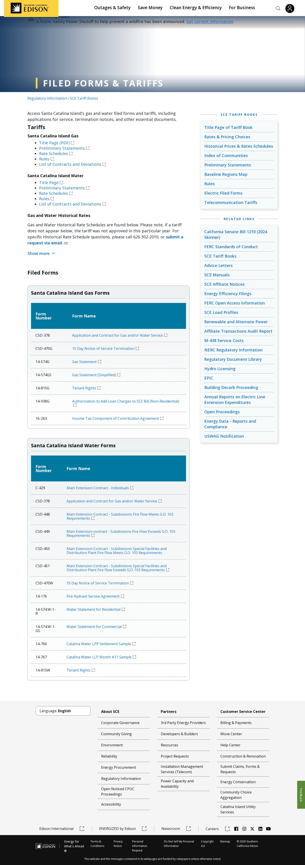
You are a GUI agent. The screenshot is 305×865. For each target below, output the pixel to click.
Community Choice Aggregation (236, 795)
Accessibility (111, 804)
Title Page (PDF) (54, 142)
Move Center (231, 733)
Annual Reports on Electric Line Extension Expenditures (234, 399)
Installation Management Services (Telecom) (182, 769)
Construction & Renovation (243, 756)
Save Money (150, 7)
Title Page (48, 182)
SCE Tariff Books (84, 98)
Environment (112, 745)
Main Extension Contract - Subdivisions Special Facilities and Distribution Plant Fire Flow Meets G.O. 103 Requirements (117, 550)
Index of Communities (226, 155)
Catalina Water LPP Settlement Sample (99, 643)
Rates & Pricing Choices (227, 136)
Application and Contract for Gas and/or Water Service (117, 335)
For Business (242, 7)
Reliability (109, 756)
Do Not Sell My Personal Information (179, 844)
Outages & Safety (112, 7)
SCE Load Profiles (221, 312)
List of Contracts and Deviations (70, 164)
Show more (39, 253)
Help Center (230, 745)
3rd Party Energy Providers (183, 722)
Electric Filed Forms (223, 193)
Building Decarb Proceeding (231, 387)
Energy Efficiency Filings (227, 293)
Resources (169, 745)
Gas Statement (84, 361)
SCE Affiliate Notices (224, 284)
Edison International (56, 828)
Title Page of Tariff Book (228, 127)
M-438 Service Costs (224, 340)
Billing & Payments (236, 722)
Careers (212, 828)
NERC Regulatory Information (233, 350)
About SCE (110, 711)
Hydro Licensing (220, 368)
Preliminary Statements (62, 148)
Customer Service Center (242, 711)
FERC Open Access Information (234, 303)
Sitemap (225, 841)
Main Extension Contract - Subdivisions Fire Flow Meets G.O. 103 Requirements (120, 516)
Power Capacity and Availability (177, 784)
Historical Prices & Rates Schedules (238, 146)
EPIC (208, 378)
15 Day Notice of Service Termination (103, 348)
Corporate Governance (120, 722)
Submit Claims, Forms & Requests (240, 769)
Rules (44, 159)
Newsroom (170, 828)
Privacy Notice (118, 844)
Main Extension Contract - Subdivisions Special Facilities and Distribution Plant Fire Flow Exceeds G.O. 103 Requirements (117, 567)
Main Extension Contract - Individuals (98, 487)
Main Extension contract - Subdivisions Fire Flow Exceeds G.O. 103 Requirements (121, 533)
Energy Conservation (238, 781)
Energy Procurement (118, 767)
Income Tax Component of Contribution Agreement (115, 418)
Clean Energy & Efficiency (196, 7)
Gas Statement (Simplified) (94, 374)
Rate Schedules (53, 153)
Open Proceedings (222, 411)
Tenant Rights (84, 388)
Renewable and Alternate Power (236, 321)
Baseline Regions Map (225, 174)
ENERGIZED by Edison (117, 828)
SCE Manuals (217, 274)
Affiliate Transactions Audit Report (238, 331)
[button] (278, 8)
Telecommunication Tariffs (230, 202)
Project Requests (175, 756)
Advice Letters (218, 265)
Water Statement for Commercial (94, 626)
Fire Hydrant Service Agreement (93, 596)
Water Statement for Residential (93, 609)
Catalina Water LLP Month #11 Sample (99, 657)
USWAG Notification (224, 436)
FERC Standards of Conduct (231, 246)
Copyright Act (207, 844)
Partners (168, 711)
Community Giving (116, 733)
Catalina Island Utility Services (238, 809)
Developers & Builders (179, 733)
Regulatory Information (47, 98)
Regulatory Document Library (233, 359)
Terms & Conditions (97, 844)
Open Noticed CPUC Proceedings (117, 791)
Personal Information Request (139, 846)
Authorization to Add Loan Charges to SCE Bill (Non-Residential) (125, 401)
